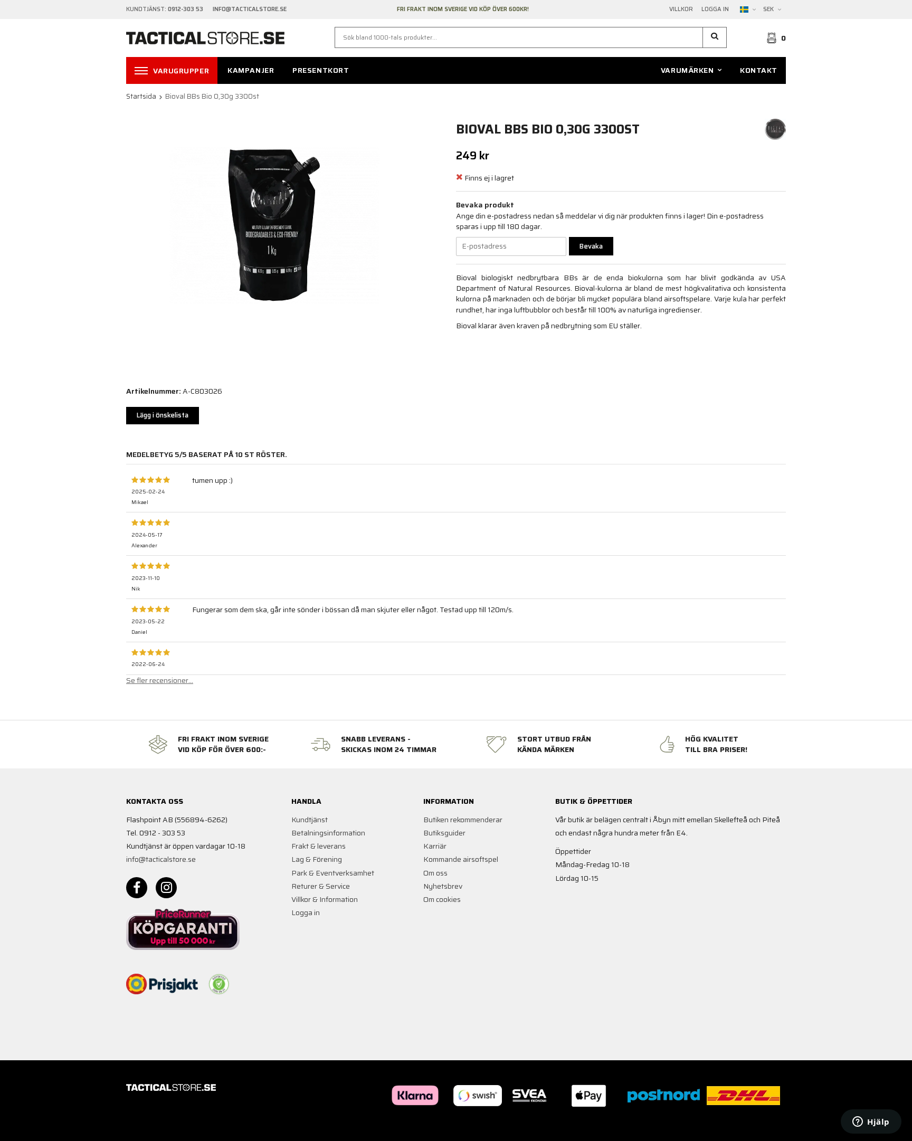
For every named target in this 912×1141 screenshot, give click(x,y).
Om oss (435, 873)
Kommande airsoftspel (460, 859)
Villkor (681, 9)
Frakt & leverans (318, 846)
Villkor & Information (324, 899)
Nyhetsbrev (442, 886)
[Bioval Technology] (775, 129)
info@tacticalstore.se (161, 859)
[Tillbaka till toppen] (771, 1126)
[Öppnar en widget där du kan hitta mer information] (871, 1122)
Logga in (715, 9)
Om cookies (442, 899)
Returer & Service (320, 886)
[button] (715, 37)
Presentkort (320, 70)
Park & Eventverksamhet (332, 873)
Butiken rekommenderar (462, 819)
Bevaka (591, 246)
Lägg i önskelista (162, 415)
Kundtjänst (309, 819)
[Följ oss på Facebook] (136, 887)
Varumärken (687, 70)
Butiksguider (444, 833)
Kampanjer (250, 70)
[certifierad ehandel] (219, 984)
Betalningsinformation (328, 833)
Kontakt (758, 70)
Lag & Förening (316, 859)
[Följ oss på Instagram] (166, 887)
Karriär (434, 846)
